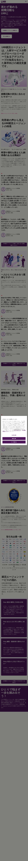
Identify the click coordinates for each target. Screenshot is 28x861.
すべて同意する (14, 442)
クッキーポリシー (17, 430)
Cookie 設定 (14, 435)
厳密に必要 (14, 438)
